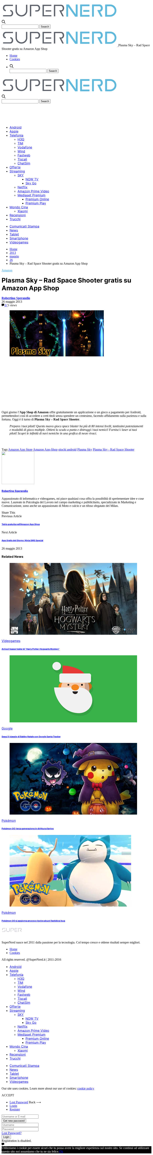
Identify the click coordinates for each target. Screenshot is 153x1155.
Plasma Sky (84, 449)
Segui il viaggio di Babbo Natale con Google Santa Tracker (31, 736)
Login (13, 1106)
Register (15, 1109)
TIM (20, 143)
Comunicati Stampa (24, 226)
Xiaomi (23, 211)
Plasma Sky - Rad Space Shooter (113, 449)
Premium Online (37, 199)
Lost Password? (12, 1133)
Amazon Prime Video (33, 191)
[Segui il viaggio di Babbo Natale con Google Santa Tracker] (73, 721)
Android (16, 127)
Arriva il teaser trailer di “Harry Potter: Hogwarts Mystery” (31, 649)
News (14, 230)
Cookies (15, 59)
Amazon (7, 270)
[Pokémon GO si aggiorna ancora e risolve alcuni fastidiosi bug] (70, 905)
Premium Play (36, 203)
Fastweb (24, 155)
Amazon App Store (20, 449)
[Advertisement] (74, 112)
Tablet (14, 234)
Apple (14, 131)
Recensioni (18, 215)
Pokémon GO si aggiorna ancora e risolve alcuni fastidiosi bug (33, 921)
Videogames (19, 242)
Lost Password (19, 1102)
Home (13, 55)
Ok (61, 1151)
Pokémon (9, 821)
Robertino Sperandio (16, 298)
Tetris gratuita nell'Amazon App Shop (21, 524)
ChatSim (24, 163)
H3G (21, 139)
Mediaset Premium (31, 195)
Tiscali (22, 159)
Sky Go (31, 183)
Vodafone (25, 147)
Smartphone (19, 238)
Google (7, 728)
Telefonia (16, 135)
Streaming (17, 171)
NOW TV (32, 179)
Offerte (15, 167)
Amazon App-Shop (45, 449)
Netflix (22, 187)
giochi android (67, 449)
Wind (21, 151)
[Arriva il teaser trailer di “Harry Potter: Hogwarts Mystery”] (73, 633)
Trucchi (15, 219)
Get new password (14, 1120)
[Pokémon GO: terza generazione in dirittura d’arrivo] (73, 813)
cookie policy (85, 1088)
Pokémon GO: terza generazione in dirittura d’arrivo (28, 828)
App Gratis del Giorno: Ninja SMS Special (22, 540)
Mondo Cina (19, 207)
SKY (21, 175)
